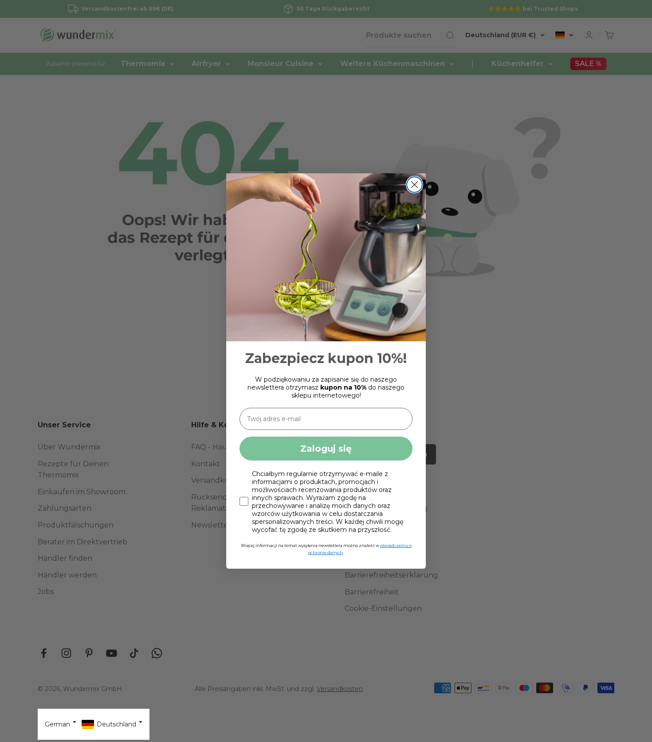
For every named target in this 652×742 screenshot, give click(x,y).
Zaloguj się (326, 448)
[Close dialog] (414, 184)
